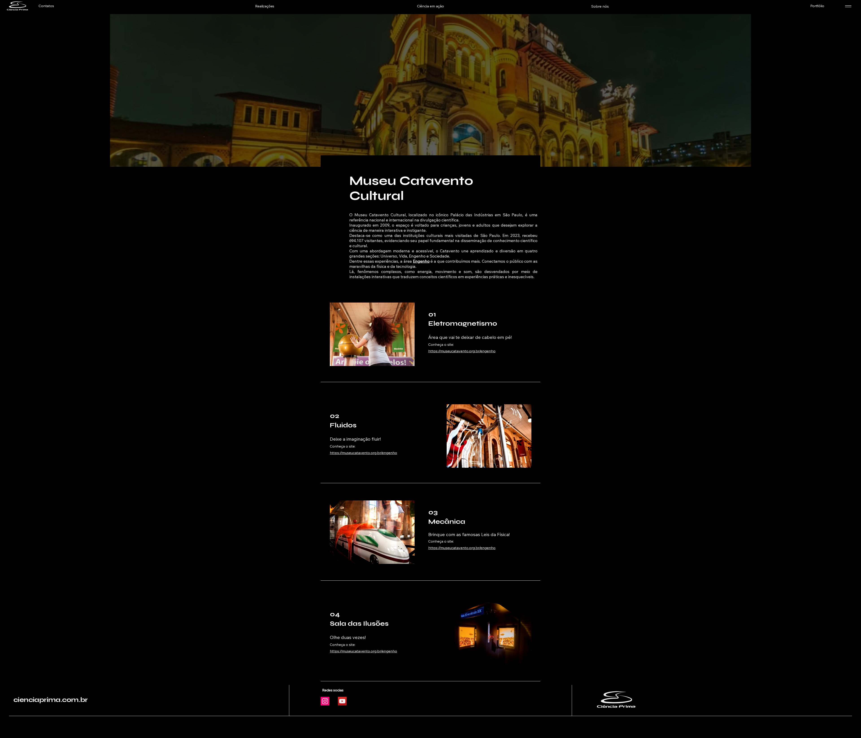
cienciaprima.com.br (50, 700)
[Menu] (848, 6)
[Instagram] (325, 701)
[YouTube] (342, 701)
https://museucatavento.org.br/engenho (462, 351)
